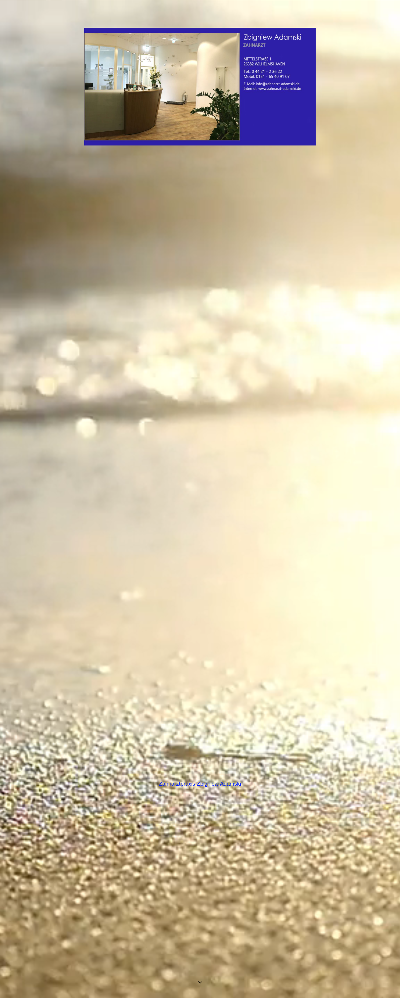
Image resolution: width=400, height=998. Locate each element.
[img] (200, 499)
